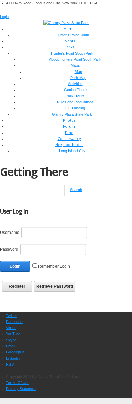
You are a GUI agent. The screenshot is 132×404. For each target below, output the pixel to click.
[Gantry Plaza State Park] (66, 22)
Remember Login (54, 266)
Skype (11, 340)
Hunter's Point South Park (72, 53)
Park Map (78, 78)
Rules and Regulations (75, 102)
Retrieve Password (54, 286)
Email (10, 346)
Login (4, 17)
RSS (10, 364)
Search (76, 190)
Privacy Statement (21, 389)
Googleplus (15, 352)
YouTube (13, 334)
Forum (69, 126)
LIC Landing (75, 108)
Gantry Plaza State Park (72, 114)
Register (17, 286)
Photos (69, 120)
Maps (75, 65)
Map (78, 71)
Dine (69, 132)
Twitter (11, 316)
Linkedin (13, 358)
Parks (69, 46)
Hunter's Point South (72, 35)
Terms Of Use (17, 383)
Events (69, 40)
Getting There (75, 90)
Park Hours (75, 96)
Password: (9, 249)
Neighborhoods (69, 144)
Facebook (14, 322)
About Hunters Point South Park (75, 59)
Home (69, 28)
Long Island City (72, 151)
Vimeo (11, 328)
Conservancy (69, 138)
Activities (75, 84)
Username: (10, 232)
